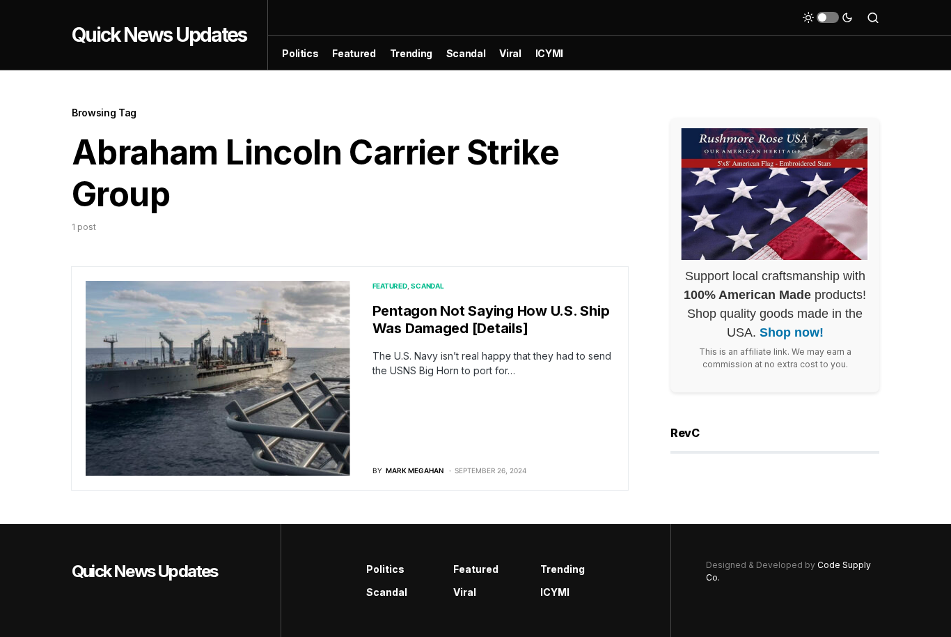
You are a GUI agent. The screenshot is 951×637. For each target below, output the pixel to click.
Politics (385, 569)
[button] (828, 17)
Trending (562, 569)
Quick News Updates (159, 35)
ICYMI (554, 592)
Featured (389, 286)
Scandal (427, 286)
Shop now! (792, 332)
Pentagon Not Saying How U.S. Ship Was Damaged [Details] (491, 319)
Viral (464, 592)
